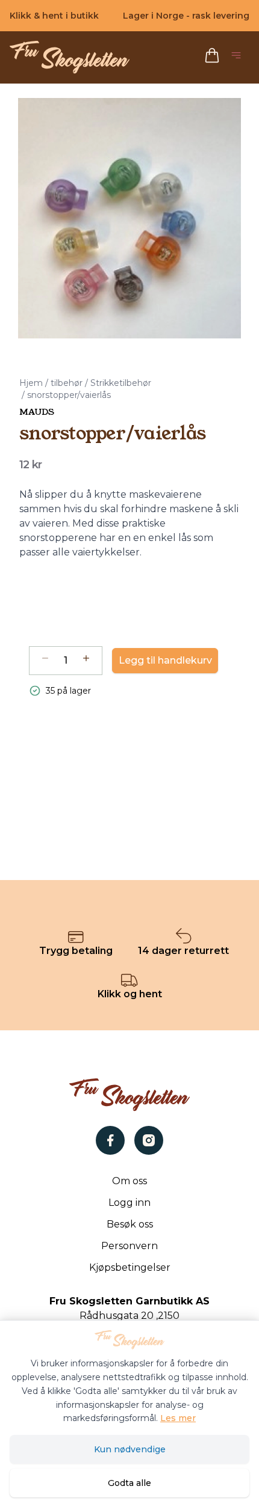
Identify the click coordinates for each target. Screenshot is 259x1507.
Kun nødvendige (130, 1449)
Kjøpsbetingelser (129, 1267)
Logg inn (129, 1202)
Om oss (129, 1181)
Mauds (36, 412)
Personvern (129, 1246)
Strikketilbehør (120, 383)
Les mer (178, 1418)
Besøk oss (130, 1224)
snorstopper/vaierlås (69, 395)
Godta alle (129, 1483)
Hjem (31, 383)
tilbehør (67, 383)
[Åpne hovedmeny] (238, 57)
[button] (129, 218)
